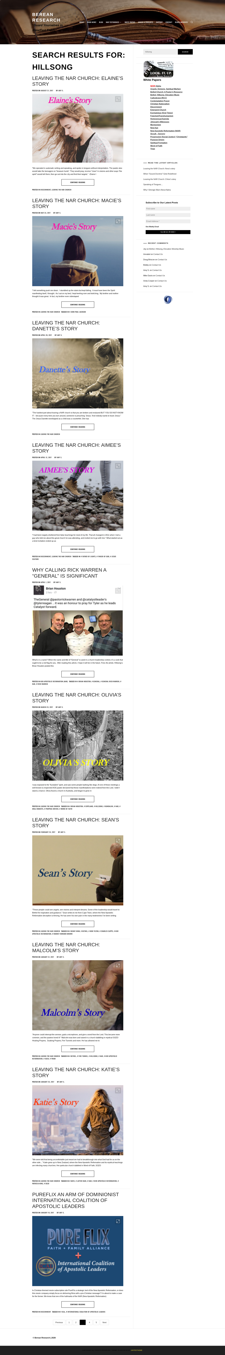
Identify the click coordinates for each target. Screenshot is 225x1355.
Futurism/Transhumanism (161, 116)
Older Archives (181, 22)
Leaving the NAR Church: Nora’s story (159, 169)
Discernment (45, 189)
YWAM (53, 1058)
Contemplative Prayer (160, 101)
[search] (192, 22)
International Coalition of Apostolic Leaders (86, 1311)
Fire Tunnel (83, 1056)
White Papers (130, 22)
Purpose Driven (52, 809)
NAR (117, 806)
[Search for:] (160, 52)
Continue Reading (77, 182)
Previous (59, 1322)
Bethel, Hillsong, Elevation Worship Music (166, 249)
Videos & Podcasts (145, 22)
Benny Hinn (75, 931)
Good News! (91, 22)
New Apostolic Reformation (105, 1181)
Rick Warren (43, 684)
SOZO (47, 1058)
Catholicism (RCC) (158, 98)
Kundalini (109, 806)
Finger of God (103, 556)
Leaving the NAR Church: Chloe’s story (159, 179)
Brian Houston (85, 681)
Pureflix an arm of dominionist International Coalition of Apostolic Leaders (75, 1200)
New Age (154, 128)
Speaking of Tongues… (153, 184)
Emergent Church (158, 110)
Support (159, 22)
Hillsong (99, 806)
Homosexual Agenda (159, 119)
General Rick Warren (110, 681)
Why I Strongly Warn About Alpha (157, 190)
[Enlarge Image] (118, 99)
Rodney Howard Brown (63, 934)
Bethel (85, 931)
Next (104, 1322)
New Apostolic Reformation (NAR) (54, 681)
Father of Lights (89, 556)
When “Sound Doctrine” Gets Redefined (159, 174)
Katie (73, 1181)
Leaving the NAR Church (61, 189)
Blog (101, 22)
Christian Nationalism (159, 104)
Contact (169, 22)
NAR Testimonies (112, 22)
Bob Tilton (94, 931)
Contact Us (158, 254)
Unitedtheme (136, 1350)
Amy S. (61, 90)
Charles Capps (107, 931)
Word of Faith (66, 809)
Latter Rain (81, 1181)
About (81, 22)
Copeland (89, 806)
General (96, 681)
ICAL (63, 1311)
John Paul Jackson (78, 312)
